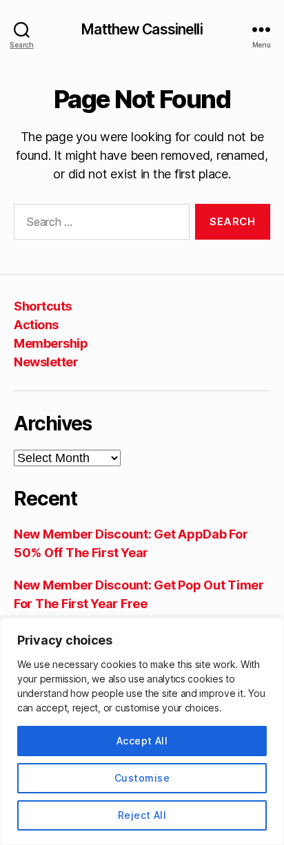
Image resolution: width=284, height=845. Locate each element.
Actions (36, 324)
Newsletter (46, 362)
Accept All (142, 741)
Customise (142, 778)
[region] (142, 731)
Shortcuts (43, 306)
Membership (51, 343)
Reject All (142, 815)
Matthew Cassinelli (141, 29)
